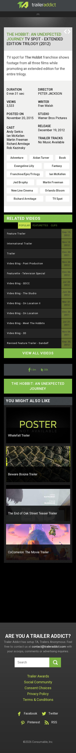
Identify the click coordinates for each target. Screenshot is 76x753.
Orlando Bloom (55, 190)
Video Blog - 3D (16, 333)
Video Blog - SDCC (18, 283)
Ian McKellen (57, 174)
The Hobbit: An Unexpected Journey (38, 386)
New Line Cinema (22, 190)
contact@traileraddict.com (49, 646)
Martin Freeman (53, 182)
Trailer (11, 253)
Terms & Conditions (38, 700)
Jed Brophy (20, 182)
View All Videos (38, 353)
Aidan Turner (41, 157)
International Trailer (19, 243)
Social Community (38, 682)
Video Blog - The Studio (21, 293)
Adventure (16, 157)
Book (62, 157)
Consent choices (38, 688)
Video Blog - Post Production (25, 263)
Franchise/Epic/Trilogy (25, 174)
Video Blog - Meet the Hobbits (26, 323)
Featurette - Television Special (26, 273)
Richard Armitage (25, 198)
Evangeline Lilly (24, 166)
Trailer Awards (38, 676)
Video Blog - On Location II (24, 303)
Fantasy (57, 166)
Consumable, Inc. (42, 741)
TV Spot (57, 198)
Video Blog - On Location (22, 313)
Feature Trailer (16, 233)
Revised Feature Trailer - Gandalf (28, 343)
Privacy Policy (38, 694)
